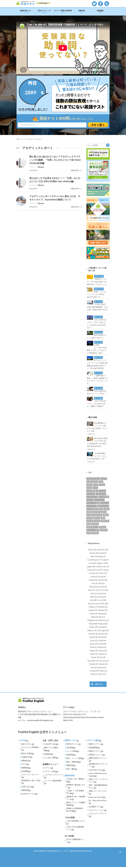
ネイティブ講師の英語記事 (63, 11)
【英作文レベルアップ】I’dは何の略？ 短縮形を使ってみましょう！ (97, 280)
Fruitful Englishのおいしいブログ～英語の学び (62, 851)
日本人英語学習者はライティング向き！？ (97, 391)
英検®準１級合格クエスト (75, 786)
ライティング (99, 500)
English (103, 479)
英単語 (105, 515)
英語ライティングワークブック (98, 780)
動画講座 (100, 11)
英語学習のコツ (25, 11)
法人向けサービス (28, 794)
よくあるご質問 (50, 758)
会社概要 (25, 771)
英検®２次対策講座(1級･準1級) (74, 809)
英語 (88, 524)
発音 (93, 515)
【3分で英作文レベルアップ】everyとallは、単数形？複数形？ (97, 402)
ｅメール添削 (71, 751)
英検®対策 (69, 775)
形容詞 (103, 512)
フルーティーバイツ (96, 810)
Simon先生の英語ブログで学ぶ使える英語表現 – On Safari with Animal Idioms (97, 443)
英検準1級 (105, 521)
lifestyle (101, 485)
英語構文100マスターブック (98, 765)
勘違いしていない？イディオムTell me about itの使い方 (96, 293)
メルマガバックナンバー (53, 775)
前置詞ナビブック (96, 755)
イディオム (90, 494)
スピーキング (100, 494)
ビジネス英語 (103, 497)
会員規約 (47, 754)
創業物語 (25, 768)
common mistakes (93, 479)
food (101, 482)
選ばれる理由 (27, 753)
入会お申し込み (50, 744)
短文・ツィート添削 (74, 758)
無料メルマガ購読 (51, 747)
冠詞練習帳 (93, 747)
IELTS (95, 485)
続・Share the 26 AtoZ (98, 800)
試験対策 (82, 11)
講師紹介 (25, 760)
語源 (88, 533)
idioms (89, 485)
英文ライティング (44, 11)
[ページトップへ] (120, 851)
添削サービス (71, 740)
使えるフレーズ (103, 506)
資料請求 (25, 790)
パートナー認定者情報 (52, 780)
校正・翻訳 (70, 769)
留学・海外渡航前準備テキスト (98, 786)
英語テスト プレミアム (98, 791)
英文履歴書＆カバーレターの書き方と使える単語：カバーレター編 (97, 428)
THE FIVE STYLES (96, 770)
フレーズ (90, 500)
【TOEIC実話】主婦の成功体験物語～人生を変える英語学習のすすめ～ (97, 307)
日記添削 (69, 747)
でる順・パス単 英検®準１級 (75, 792)
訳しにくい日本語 (93, 530)
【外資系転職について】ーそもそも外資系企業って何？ (96, 457)
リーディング (91, 506)
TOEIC (89, 488)
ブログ (24, 764)
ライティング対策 (93, 503)
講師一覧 (98, 684)
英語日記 (102, 527)
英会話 (99, 515)
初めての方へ (27, 744)
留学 (88, 515)
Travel (95, 488)
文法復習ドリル (95, 807)
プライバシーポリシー (30, 774)
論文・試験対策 (72, 762)
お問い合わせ (27, 787)
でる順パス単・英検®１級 (75, 780)
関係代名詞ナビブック (97, 758)
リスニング (104, 503)
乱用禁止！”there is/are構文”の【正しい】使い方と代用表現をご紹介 (97, 347)
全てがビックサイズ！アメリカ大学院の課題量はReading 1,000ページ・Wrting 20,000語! (97, 363)
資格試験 (95, 533)
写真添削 (69, 755)
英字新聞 (90, 518)
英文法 (97, 518)
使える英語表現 (92, 509)
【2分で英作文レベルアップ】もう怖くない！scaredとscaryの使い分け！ (97, 322)
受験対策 (69, 765)
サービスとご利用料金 (30, 747)
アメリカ (102, 491)
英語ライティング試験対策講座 (75, 803)
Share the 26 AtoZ (96, 797)
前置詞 (106, 509)
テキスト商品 (93, 740)
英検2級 (97, 521)
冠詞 (100, 509)
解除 (45, 750)
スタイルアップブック (97, 813)
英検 (102, 518)
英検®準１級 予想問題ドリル (75, 797)
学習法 (97, 512)
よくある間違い (92, 491)
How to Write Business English (98, 774)
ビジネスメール (92, 497)
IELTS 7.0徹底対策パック (75, 840)
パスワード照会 (50, 771)
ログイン (47, 768)
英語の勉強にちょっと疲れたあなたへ (96, 335)
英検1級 (89, 521)
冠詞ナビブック (95, 744)
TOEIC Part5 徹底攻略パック (75, 828)
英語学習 (95, 524)
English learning (92, 482)
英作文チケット (72, 744)
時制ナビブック (95, 751)
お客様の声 (26, 757)
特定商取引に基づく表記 (31, 780)
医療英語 (90, 512)
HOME (23, 740)
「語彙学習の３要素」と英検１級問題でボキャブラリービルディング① (97, 378)
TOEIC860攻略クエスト (75, 821)
